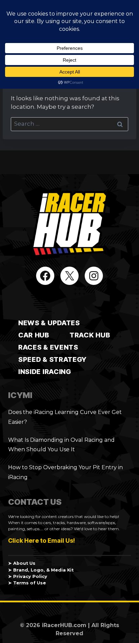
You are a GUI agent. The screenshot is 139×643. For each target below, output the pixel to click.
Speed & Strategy (52, 359)
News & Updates (49, 323)
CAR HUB (33, 335)
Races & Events (48, 347)
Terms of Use (29, 582)
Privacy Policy (30, 576)
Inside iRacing (44, 372)
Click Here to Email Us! (41, 540)
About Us (24, 563)
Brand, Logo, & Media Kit (43, 570)
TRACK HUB (90, 335)
